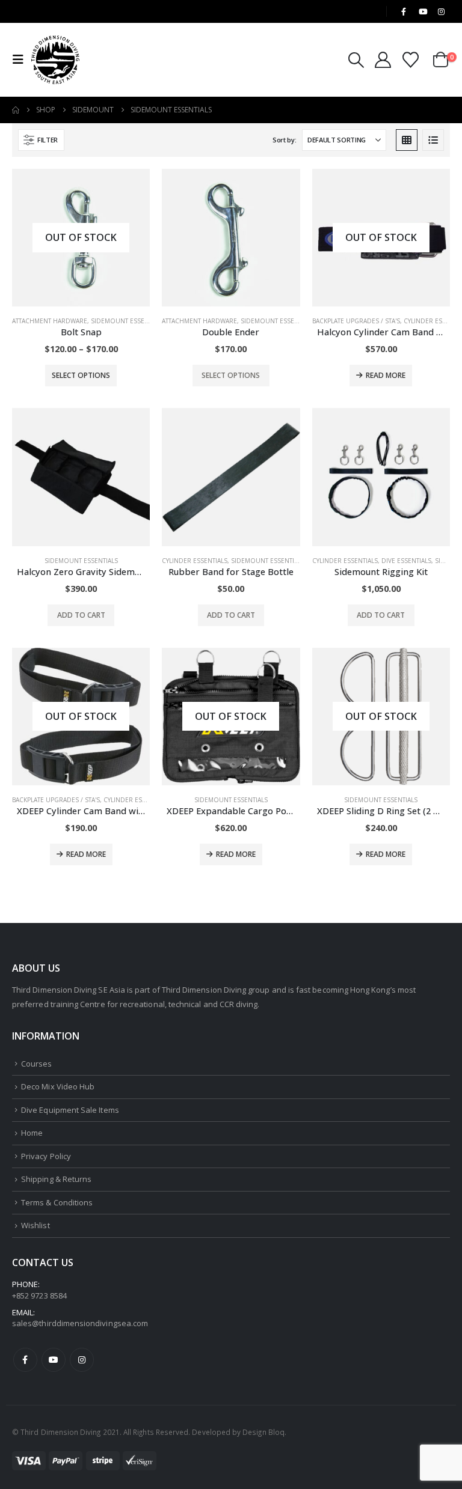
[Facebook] (403, 11)
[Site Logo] (55, 59)
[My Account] (382, 60)
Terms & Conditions (57, 1202)
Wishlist (35, 1225)
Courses (36, 1063)
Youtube (54, 1360)
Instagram (82, 1360)
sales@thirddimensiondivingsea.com (80, 1323)
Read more (385, 375)
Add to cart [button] (81, 615)
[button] (21, 59)
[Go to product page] (231, 237)
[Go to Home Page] (15, 110)
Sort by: (284, 139)
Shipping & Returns (56, 1179)
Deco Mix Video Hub (57, 1086)
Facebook (25, 1360)
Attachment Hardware (49, 321)
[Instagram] (441, 11)
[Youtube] (423, 11)
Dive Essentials (406, 560)
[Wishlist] (410, 60)
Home (32, 1132)
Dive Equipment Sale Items (70, 1109)
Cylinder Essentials (194, 560)
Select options (81, 375)
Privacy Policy (46, 1156)
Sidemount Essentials (127, 321)
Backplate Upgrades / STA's (356, 321)
